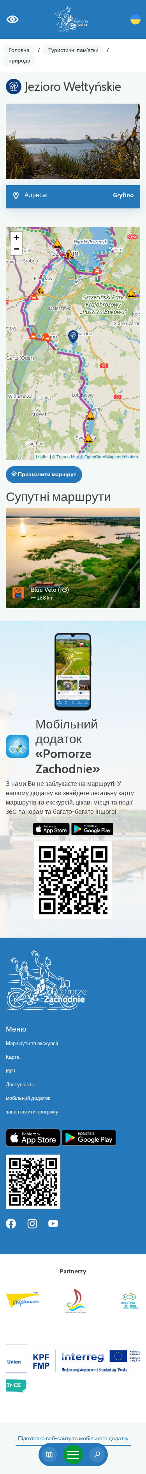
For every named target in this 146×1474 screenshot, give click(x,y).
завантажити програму (32, 1112)
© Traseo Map (65, 456)
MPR (11, 1071)
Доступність (20, 1084)
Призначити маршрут (46, 474)
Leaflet (42, 456)
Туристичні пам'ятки (73, 50)
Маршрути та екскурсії (32, 1043)
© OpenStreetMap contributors (109, 456)
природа (19, 60)
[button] (73, 336)
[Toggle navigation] (73, 1454)
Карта (12, 1057)
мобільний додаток (28, 1098)
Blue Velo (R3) (50, 589)
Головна (19, 50)
